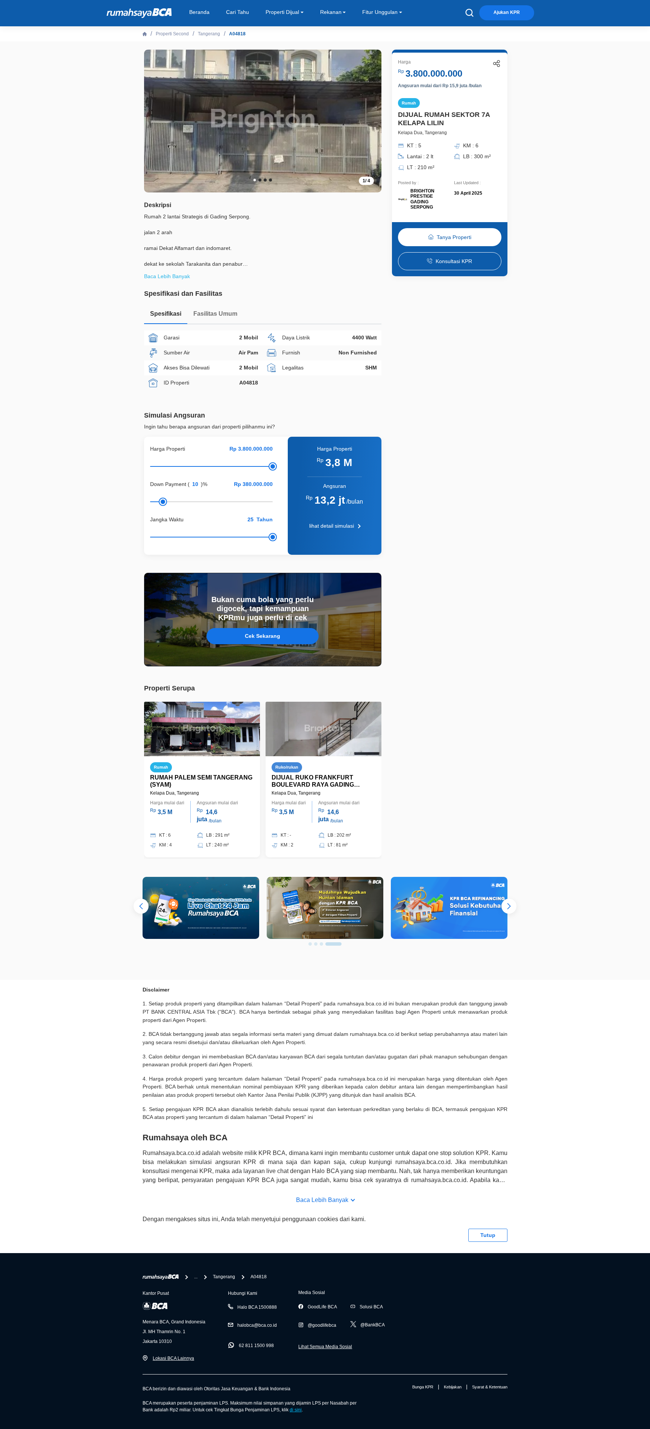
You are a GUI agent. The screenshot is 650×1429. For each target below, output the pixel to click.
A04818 (237, 33)
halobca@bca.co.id (257, 1325)
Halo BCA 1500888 (257, 1307)
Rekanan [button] (331, 12)
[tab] (165, 315)
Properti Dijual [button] (282, 12)
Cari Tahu (237, 12)
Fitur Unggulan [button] (380, 12)
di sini (296, 1409)
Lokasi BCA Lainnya (173, 1358)
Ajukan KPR (507, 12)
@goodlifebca (322, 1325)
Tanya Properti (454, 237)
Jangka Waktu (167, 519)
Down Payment (168, 484)
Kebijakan (453, 1387)
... (195, 1276)
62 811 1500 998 (256, 1345)
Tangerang (209, 33)
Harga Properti (167, 449)
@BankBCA (372, 1325)
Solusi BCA (371, 1306)
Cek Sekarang (262, 636)
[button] (370, 120)
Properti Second (172, 33)
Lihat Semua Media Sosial (325, 1346)
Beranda (199, 12)
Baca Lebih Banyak (322, 1200)
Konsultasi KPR (454, 261)
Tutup (487, 1235)
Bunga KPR (422, 1387)
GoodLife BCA (322, 1306)
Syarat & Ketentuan (489, 1387)
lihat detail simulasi (331, 526)
